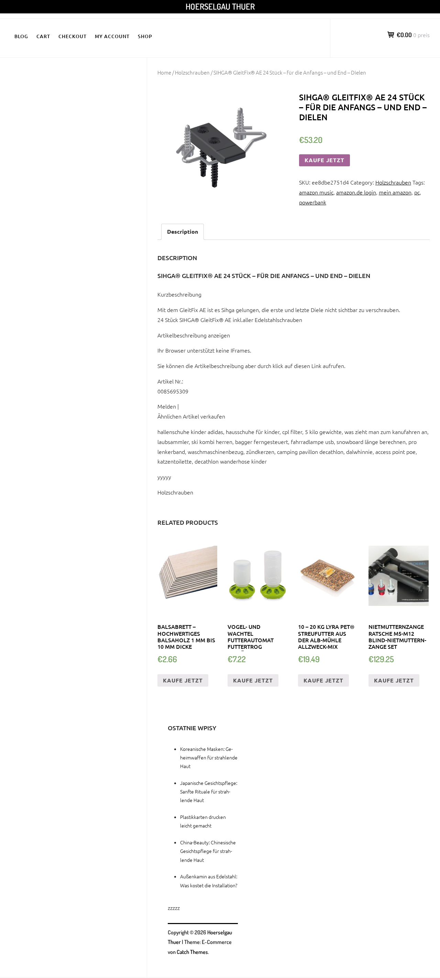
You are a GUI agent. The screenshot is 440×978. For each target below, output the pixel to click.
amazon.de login (356, 192)
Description (182, 231)
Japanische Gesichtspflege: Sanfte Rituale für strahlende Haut (208, 791)
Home (164, 72)
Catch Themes (192, 951)
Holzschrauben (192, 72)
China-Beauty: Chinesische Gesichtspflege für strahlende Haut (208, 851)
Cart (43, 36)
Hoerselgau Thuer (220, 6)
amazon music (316, 192)
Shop (145, 36)
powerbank (312, 202)
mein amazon (395, 192)
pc (417, 192)
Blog (21, 36)
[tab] (182, 232)
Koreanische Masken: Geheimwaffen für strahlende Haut (209, 757)
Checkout (72, 36)
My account (112, 36)
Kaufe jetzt (324, 160)
